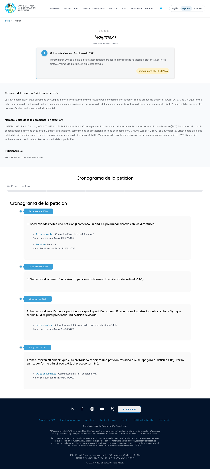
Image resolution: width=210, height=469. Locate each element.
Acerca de (55, 8)
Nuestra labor (71, 8)
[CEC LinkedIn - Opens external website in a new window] (72, 409)
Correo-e (130, 457)
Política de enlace (108, 420)
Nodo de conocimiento (94, 8)
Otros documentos (46, 373)
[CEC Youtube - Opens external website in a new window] (102, 409)
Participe (113, 8)
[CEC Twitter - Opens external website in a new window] (112, 409)
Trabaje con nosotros (70, 420)
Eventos (149, 8)
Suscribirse (129, 409)
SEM (124, 8)
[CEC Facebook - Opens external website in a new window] (82, 409)
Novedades (136, 8)
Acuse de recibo (44, 234)
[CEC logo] (20, 8)
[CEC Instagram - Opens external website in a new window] (92, 409)
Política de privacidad (144, 420)
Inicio (7, 20)
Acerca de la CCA (47, 420)
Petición (40, 244)
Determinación (44, 325)
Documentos (165, 420)
